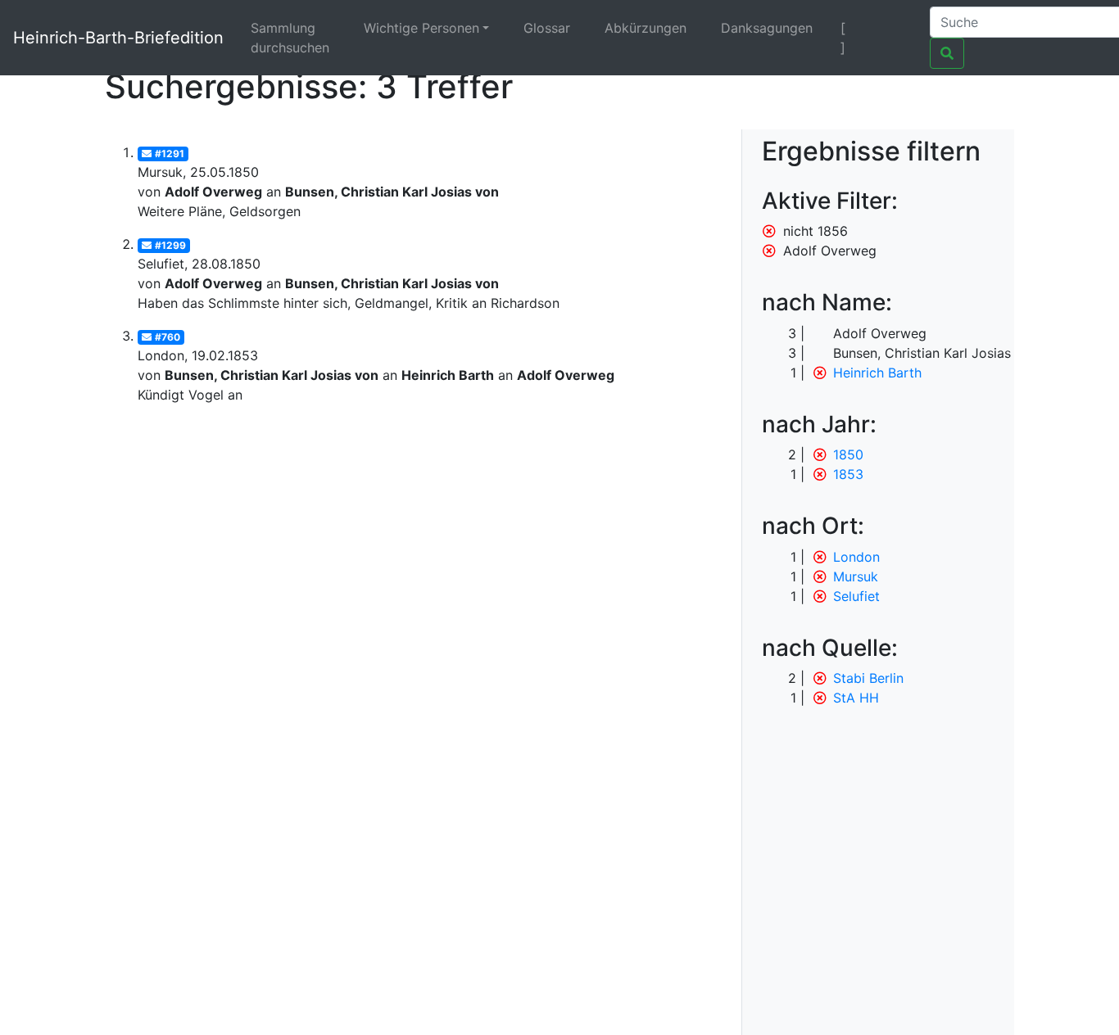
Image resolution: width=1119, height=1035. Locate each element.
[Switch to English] (896, 27)
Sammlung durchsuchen (290, 38)
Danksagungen (767, 28)
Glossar (546, 28)
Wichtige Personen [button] (421, 28)
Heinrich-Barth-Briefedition (118, 37)
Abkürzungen (645, 28)
